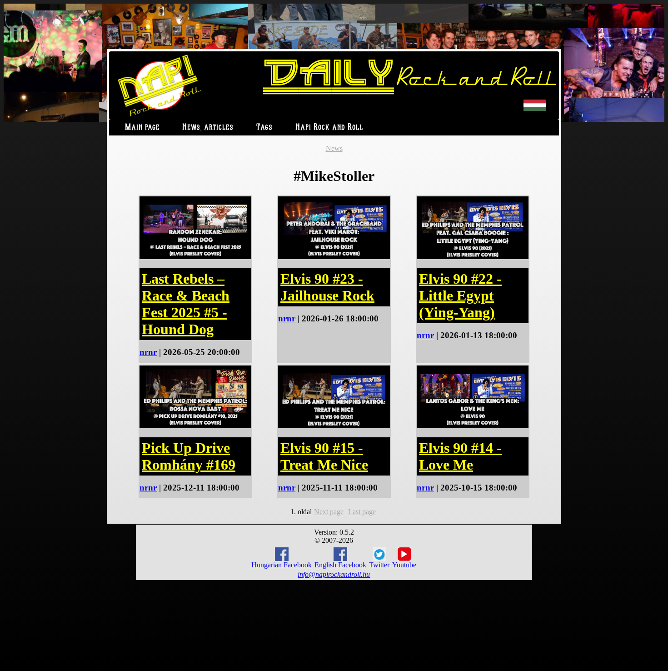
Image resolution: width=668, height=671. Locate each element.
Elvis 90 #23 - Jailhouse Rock (327, 287)
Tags (264, 127)
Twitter (379, 565)
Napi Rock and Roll (329, 127)
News (334, 148)
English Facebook (340, 565)
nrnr (148, 352)
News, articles (208, 127)
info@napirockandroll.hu (334, 574)
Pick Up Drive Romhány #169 (188, 456)
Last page (362, 512)
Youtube (404, 565)
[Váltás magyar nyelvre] (534, 109)
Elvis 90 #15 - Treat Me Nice (324, 456)
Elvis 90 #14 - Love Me (460, 456)
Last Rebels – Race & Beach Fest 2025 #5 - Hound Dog (185, 303)
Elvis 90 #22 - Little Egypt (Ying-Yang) (460, 295)
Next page (329, 512)
